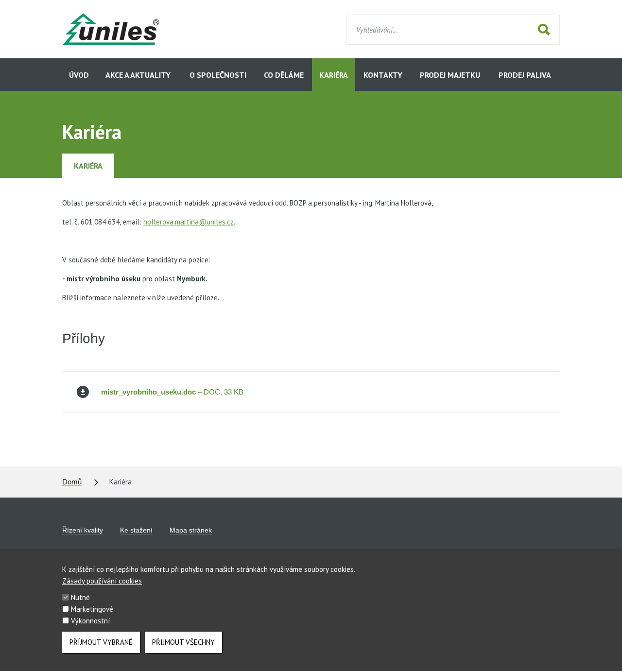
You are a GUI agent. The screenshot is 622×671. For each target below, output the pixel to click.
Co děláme (284, 75)
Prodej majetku (450, 75)
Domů (72, 482)
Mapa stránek (191, 530)
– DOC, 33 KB (172, 392)
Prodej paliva (525, 75)
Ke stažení (136, 530)
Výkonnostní (90, 620)
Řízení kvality (82, 530)
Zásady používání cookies (102, 580)
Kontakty (382, 75)
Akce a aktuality (138, 75)
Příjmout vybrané (101, 642)
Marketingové (92, 609)
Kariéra (333, 75)
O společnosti (218, 75)
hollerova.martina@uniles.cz (188, 221)
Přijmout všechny (183, 642)
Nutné (80, 597)
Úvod (79, 75)
